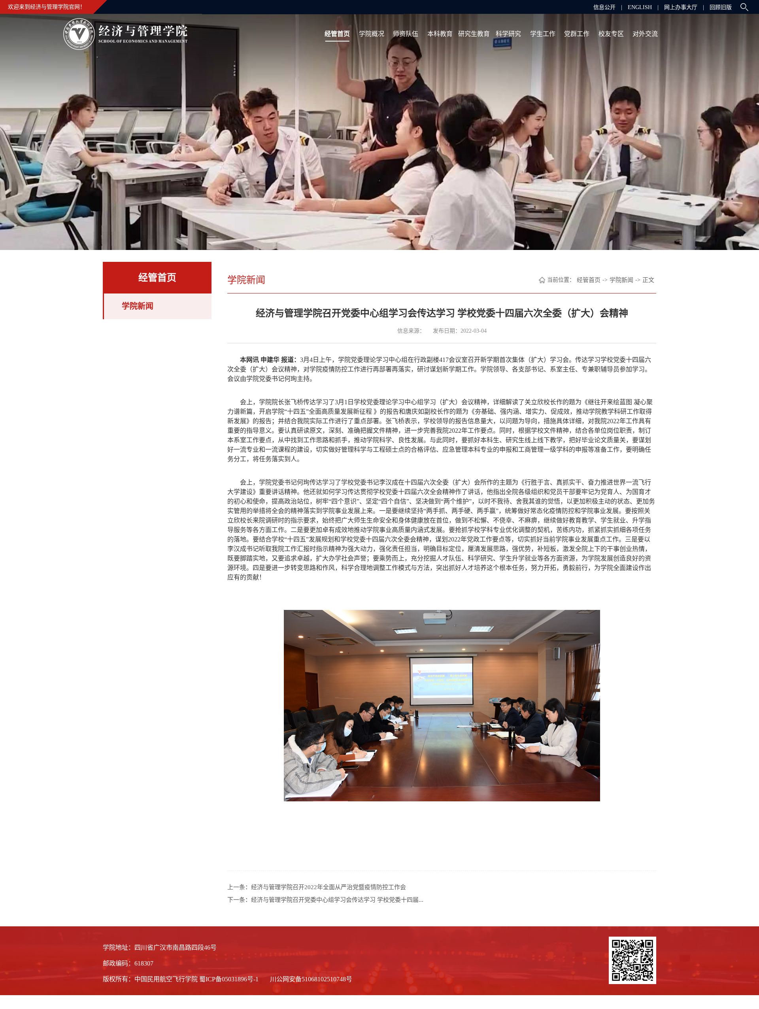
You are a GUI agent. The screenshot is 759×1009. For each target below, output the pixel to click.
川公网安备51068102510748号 (311, 979)
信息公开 (604, 7)
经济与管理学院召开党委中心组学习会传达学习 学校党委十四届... (337, 900)
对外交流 (645, 33)
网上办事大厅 (680, 7)
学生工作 (542, 33)
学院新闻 (137, 306)
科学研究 (508, 33)
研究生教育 (474, 33)
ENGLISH (640, 7)
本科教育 (440, 33)
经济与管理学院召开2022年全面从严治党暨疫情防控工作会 (328, 887)
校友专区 (611, 33)
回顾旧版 (721, 7)
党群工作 (576, 33)
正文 (648, 280)
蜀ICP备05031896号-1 (229, 979)
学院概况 (371, 33)
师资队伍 (405, 33)
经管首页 (337, 33)
